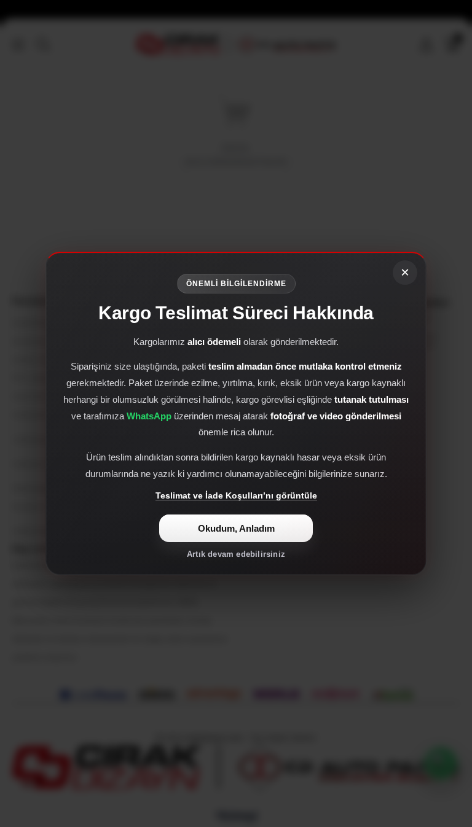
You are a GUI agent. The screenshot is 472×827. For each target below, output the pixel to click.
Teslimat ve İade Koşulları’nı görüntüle (236, 495)
